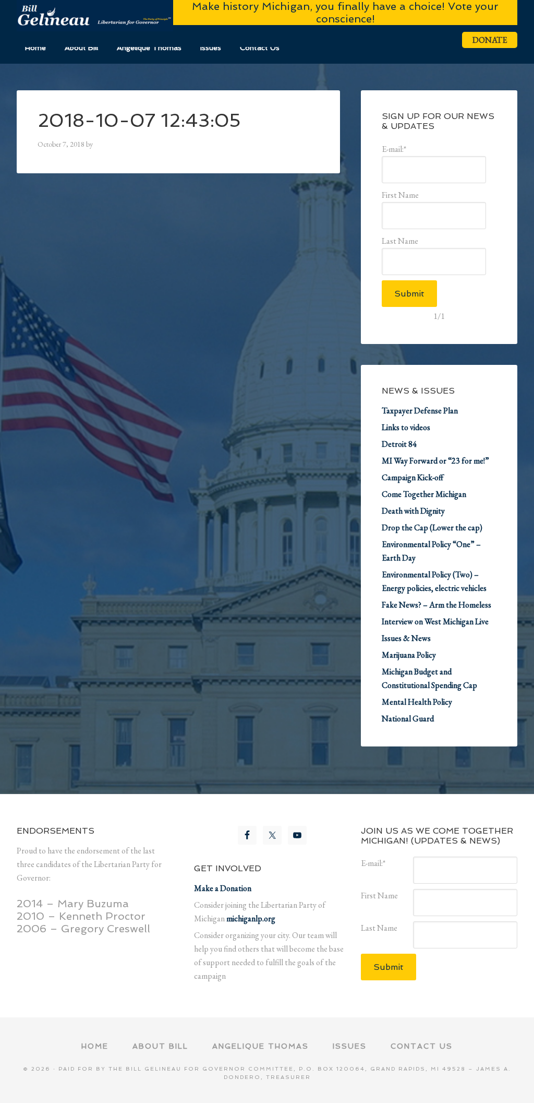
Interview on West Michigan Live (435, 621)
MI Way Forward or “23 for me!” (435, 460)
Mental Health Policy (417, 701)
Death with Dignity (413, 510)
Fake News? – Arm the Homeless (436, 604)
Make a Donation (222, 888)
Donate (489, 39)
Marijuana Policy (409, 654)
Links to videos (406, 427)
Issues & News (406, 638)
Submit (409, 294)
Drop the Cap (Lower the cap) (432, 527)
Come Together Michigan (424, 494)
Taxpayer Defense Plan (420, 410)
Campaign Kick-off (412, 477)
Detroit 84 (399, 443)
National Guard (408, 718)
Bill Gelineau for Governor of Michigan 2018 (95, 15)
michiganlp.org (250, 918)
